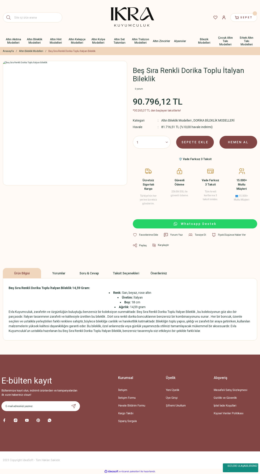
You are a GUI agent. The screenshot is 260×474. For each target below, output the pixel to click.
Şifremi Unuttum (176, 405)
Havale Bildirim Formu (131, 405)
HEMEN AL (238, 142)
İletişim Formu (127, 397)
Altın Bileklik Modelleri (176, 120)
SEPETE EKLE (195, 142)
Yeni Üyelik (172, 390)
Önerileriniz (159, 273)
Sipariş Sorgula (127, 421)
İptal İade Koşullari (225, 405)
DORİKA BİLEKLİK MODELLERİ (214, 120)
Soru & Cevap (89, 273)
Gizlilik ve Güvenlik (225, 397)
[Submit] (73, 406)
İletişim (122, 390)
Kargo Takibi (125, 413)
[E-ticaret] (129, 471)
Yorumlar (58, 273)
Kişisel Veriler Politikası (228, 413)
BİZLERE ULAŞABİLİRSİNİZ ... (243, 467)
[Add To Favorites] (145, 235)
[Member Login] (224, 17)
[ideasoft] (111, 471)
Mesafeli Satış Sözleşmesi (230, 390)
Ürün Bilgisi (22, 273)
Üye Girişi (172, 397)
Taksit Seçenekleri (126, 273)
